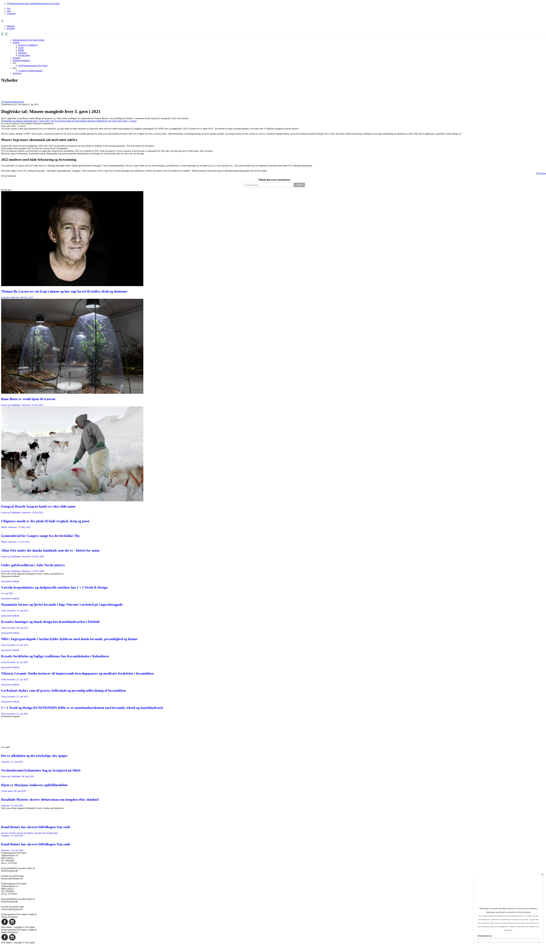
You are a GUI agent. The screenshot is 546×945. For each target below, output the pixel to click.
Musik (21, 50)
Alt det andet (24, 55)
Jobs (9, 11)
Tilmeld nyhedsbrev (21, 60)
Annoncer (11, 13)
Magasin (11, 26)
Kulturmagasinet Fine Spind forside (28, 40)
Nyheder (11, 28)
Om (8, 8)
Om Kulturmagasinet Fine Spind (32, 65)
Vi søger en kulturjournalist (30, 70)
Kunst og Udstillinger (28, 45)
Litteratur (22, 53)
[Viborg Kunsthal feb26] (12, 102)
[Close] (542, 874)
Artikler (16, 42)
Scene (21, 47)
